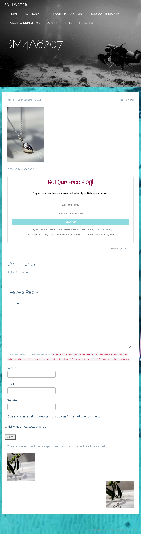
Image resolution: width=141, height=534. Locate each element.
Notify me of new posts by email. (27, 426)
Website (12, 400)
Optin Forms (126, 248)
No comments (127, 100)
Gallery (52, 22)
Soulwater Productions (66, 13)
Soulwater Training (106, 13)
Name (11, 368)
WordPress (132, 530)
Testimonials (32, 13)
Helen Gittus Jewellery (20, 168)
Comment (15, 303)
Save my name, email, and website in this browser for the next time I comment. (54, 416)
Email (10, 384)
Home (14, 13)
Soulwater (15, 5)
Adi (18, 100)
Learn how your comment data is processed (79, 446)
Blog (68, 22)
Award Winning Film (24, 22)
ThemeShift (107, 530)
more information (102, 229)
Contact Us (85, 22)
